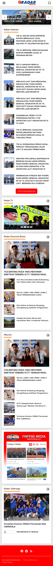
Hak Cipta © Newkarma (11, 560)
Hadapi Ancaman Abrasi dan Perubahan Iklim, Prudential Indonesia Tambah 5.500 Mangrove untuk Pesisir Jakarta (33, 319)
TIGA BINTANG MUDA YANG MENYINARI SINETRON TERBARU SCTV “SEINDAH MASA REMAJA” (25, 273)
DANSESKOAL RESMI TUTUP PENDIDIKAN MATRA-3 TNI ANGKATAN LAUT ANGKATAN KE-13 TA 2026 (32, 119)
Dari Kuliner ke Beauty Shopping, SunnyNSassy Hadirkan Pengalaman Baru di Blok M (32, 306)
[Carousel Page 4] (31, 227)
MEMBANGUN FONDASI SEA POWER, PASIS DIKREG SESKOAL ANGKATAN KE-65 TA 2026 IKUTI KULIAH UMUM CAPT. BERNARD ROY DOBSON (32, 179)
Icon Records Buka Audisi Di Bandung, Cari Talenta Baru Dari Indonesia (33, 281)
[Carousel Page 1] (22, 227)
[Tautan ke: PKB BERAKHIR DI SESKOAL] (9, 536)
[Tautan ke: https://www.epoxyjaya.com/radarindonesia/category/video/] (48, 201)
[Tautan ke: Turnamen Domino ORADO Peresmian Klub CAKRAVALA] (9, 420)
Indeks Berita (7, 562)
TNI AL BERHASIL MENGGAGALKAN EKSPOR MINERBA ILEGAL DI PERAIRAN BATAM (32, 52)
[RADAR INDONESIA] (27, 3)
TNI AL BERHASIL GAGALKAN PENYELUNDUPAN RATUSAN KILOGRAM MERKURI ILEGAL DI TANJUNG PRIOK (30, 134)
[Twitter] (26, 551)
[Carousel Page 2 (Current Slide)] (25, 227)
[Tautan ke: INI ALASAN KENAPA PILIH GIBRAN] (26, 217)
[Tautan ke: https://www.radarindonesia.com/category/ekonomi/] (48, 237)
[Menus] (4, 3)
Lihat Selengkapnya (26, 191)
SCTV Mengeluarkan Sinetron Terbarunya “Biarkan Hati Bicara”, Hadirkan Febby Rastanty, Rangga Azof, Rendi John (32, 404)
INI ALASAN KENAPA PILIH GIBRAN (22, 223)
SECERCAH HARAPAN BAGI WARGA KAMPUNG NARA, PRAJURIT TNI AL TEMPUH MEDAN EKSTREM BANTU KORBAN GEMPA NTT (38, 20)
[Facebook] (22, 551)
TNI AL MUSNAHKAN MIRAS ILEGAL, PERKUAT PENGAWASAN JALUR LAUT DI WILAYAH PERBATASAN (32, 147)
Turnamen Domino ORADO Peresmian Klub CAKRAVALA (32, 417)
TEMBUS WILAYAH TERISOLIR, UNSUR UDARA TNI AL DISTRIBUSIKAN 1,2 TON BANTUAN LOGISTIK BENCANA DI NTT (13, 20)
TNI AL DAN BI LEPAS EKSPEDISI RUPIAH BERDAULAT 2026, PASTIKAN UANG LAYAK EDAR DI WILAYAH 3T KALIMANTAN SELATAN (32, 39)
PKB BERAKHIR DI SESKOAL (27, 532)
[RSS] (31, 551)
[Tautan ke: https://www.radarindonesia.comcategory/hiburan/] (48, 335)
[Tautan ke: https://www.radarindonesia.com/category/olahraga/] (48, 489)
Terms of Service (30, 560)
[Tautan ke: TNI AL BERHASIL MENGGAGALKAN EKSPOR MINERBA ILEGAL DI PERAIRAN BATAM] (9, 53)
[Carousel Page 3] (28, 227)
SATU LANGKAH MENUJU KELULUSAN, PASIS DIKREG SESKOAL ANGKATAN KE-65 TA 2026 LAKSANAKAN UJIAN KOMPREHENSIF (30, 69)
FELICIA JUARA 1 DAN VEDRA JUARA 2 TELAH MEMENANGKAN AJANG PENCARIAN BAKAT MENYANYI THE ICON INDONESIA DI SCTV (33, 293)
